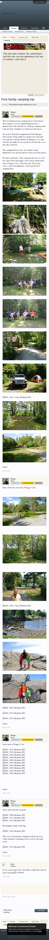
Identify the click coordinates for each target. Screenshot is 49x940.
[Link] (26, 887)
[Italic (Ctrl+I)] (7, 887)
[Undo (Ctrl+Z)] (33, 891)
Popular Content (31, 31)
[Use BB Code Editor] (45, 887)
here (40, 931)
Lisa (12, 864)
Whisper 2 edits (6, 930)
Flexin (13, 112)
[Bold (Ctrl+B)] (3, 887)
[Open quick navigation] (46, 37)
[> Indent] (14, 891)
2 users (33, 104)
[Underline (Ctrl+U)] (10, 887)
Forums (14, 28)
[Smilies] (18, 891)
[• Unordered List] (3, 891)
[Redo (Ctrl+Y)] (36, 891)
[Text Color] (15, 887)
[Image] (22, 891)
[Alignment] (34, 887)
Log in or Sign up (39, 2)
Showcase (24, 28)
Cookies (31, 95)
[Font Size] (18, 887)
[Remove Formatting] (40, 887)
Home (5, 28)
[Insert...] (28, 891)
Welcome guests (39, 95)
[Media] (25, 891)
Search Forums (7, 31)
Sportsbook (35, 28)
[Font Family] (22, 887)
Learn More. (20, 59)
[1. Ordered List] (7, 891)
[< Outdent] (10, 891)
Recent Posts (19, 31)
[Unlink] (29, 887)
